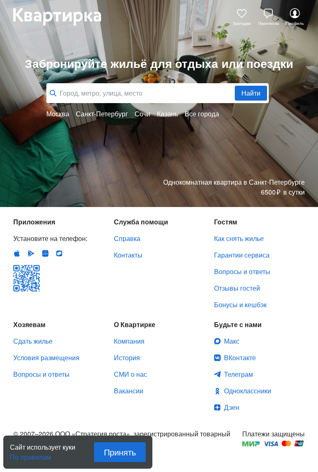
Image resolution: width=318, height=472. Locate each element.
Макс (231, 341)
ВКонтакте (240, 357)
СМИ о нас (130, 374)
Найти (250, 93)
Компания (129, 341)
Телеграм (238, 374)
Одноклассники (247, 390)
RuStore (59, 253)
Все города (202, 114)
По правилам (30, 453)
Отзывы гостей (237, 288)
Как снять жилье (239, 238)
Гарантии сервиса (242, 255)
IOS (17, 253)
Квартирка (63, 16)
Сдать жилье (33, 341)
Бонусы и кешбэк (240, 304)
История (127, 357)
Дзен (231, 407)
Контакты (128, 255)
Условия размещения (46, 357)
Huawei (45, 253)
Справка (127, 238)
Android (31, 253)
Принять (120, 452)
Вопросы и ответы (242, 271)
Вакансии (128, 390)
